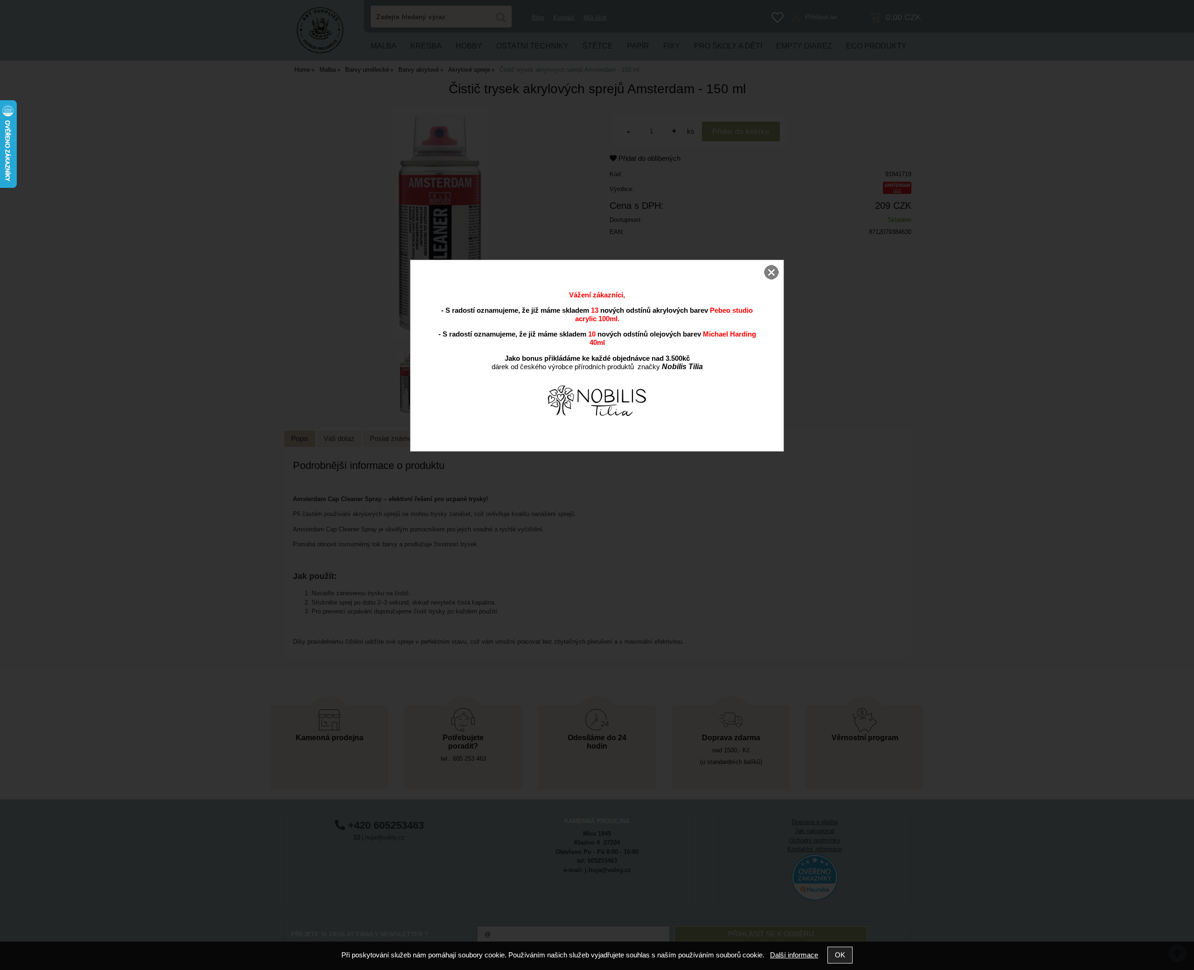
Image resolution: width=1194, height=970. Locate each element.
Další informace (794, 955)
